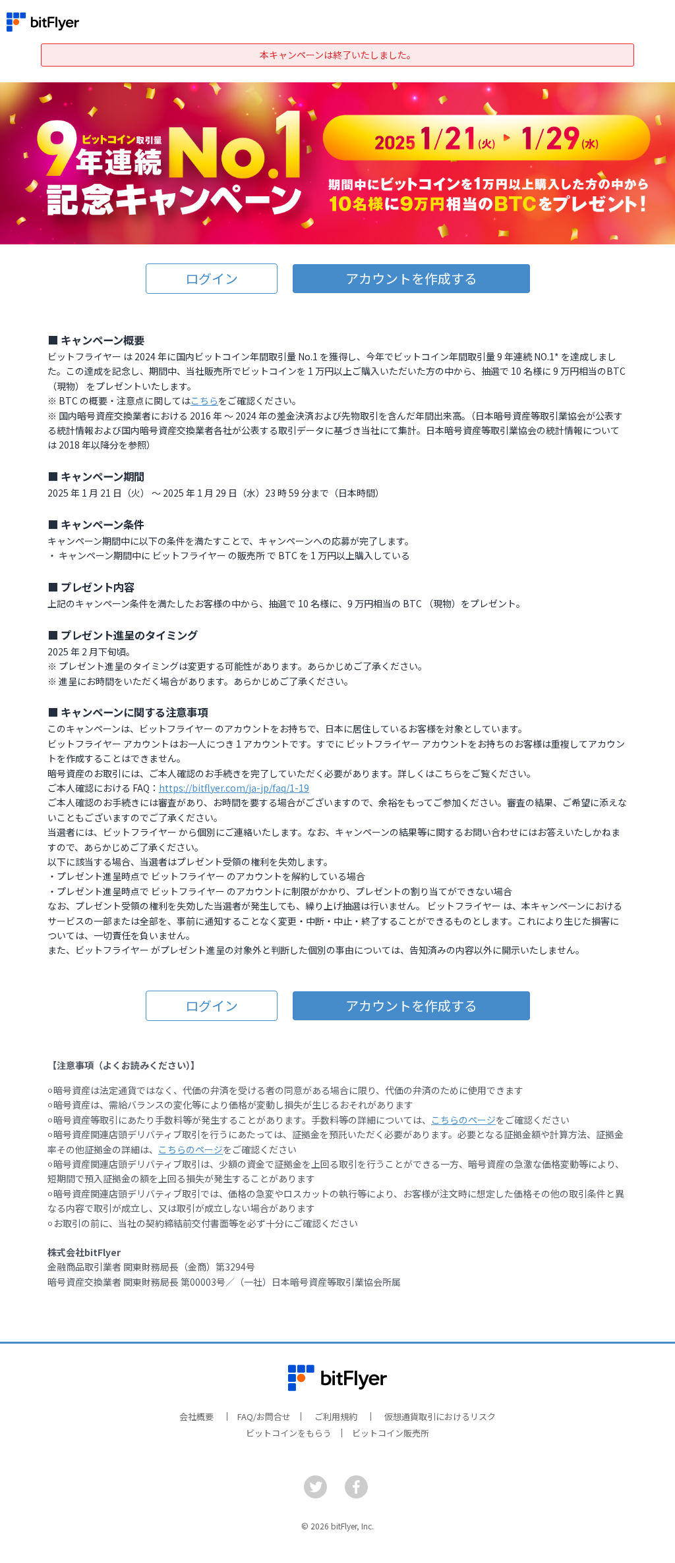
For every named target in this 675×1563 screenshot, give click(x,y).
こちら (204, 400)
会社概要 (196, 1416)
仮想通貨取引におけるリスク (440, 1416)
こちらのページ (463, 1119)
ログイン (211, 278)
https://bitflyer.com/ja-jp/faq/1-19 (234, 787)
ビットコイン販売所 (390, 1433)
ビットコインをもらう (289, 1433)
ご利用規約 (335, 1416)
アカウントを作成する (411, 278)
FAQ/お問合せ (264, 1416)
